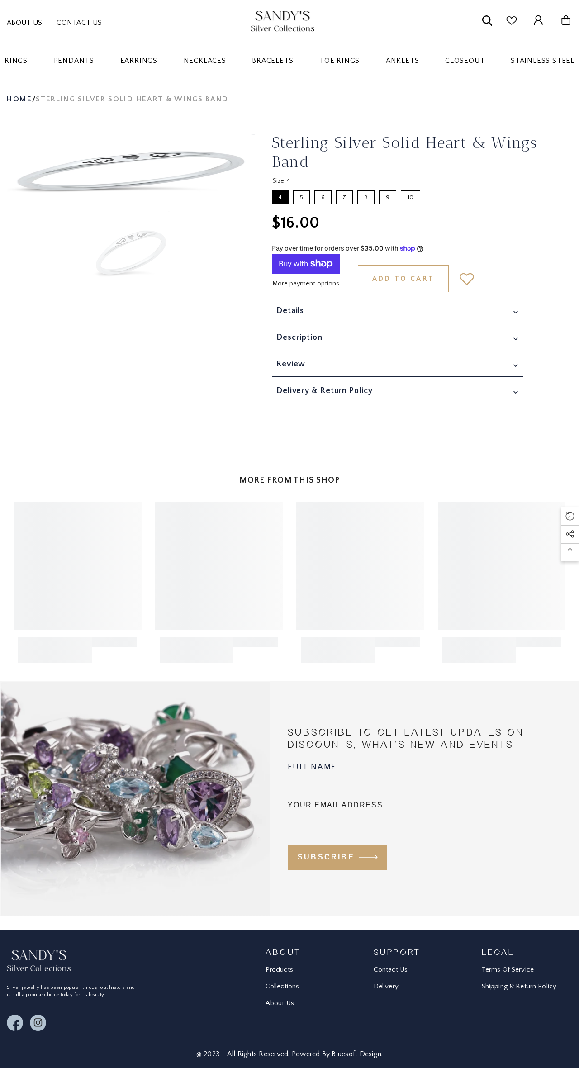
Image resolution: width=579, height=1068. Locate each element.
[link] (55, 650)
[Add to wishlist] (467, 278)
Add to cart (403, 279)
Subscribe (326, 857)
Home (19, 99)
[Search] (487, 22)
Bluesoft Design (356, 1054)
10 (410, 195)
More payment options (305, 283)
